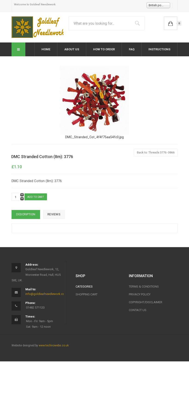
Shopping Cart (86, 294)
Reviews (54, 214)
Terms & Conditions (144, 286)
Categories (84, 286)
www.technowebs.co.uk (54, 345)
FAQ (131, 49)
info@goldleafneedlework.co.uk (46, 294)
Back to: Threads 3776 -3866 (155, 152)
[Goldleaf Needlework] (38, 27)
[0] (170, 23)
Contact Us (137, 310)
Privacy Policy (140, 294)
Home (45, 49)
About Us (71, 49)
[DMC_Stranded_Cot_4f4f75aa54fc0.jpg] (94, 100)
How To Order (104, 49)
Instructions (159, 49)
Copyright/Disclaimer (145, 302)
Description (25, 214)
